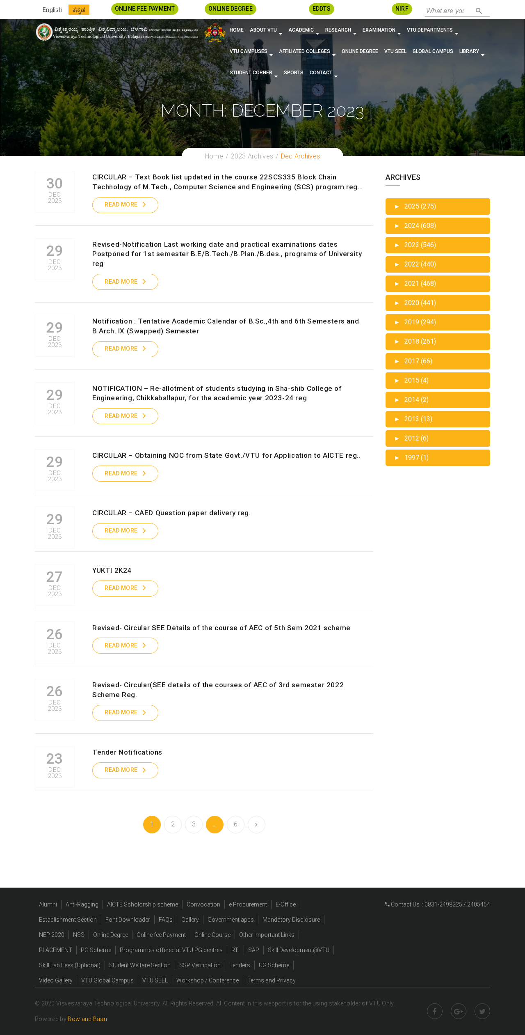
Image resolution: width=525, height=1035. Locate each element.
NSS (78, 935)
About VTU (263, 30)
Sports (294, 73)
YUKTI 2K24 (112, 570)
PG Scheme (96, 950)
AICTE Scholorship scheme (142, 904)
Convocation (203, 904)
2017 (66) (413, 361)
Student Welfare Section (140, 965)
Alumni (48, 904)
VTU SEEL (395, 51)
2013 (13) (413, 419)
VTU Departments (430, 30)
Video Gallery (56, 980)
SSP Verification (200, 965)
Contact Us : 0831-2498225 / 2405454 (440, 904)
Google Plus (458, 1011)
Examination (379, 30)
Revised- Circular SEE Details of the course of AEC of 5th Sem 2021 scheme (221, 628)
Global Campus (433, 51)
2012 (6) (411, 438)
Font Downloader (127, 919)
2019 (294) (415, 322)
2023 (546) (415, 245)
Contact (321, 73)
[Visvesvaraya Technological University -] (116, 32)
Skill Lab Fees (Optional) (69, 965)
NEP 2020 (51, 935)
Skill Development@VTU (298, 950)
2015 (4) (411, 380)
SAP (253, 950)
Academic (301, 30)
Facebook (435, 1011)
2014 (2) (411, 400)
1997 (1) (411, 457)
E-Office (286, 904)
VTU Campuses (248, 51)
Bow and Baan (87, 1019)
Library (469, 51)
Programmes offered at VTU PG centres (171, 950)
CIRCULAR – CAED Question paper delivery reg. (171, 513)
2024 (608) (415, 225)
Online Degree (360, 51)
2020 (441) (415, 303)
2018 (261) (415, 341)
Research (338, 30)
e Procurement (248, 904)
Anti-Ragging (82, 904)
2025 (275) (415, 206)
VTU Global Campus (107, 980)
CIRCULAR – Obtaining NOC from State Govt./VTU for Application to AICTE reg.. (226, 455)
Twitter (482, 1011)
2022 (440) (415, 264)
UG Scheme (274, 965)
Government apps (231, 919)
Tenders (239, 965)
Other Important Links (266, 935)
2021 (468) (415, 283)
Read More (121, 204)
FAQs (166, 919)
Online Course (212, 935)
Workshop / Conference (207, 980)
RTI (235, 950)
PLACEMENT (55, 950)
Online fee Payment (161, 935)
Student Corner (251, 73)
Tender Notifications (127, 752)
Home (237, 30)
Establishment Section (68, 919)
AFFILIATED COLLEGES (304, 51)
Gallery (190, 919)
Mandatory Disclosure (291, 919)
